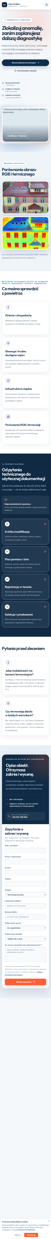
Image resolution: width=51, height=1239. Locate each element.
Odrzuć (18, 1235)
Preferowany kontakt (13, 934)
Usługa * (8, 890)
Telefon (8, 879)
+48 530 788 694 (20, 817)
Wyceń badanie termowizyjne (24, 63)
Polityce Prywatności (26, 1230)
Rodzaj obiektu (11, 912)
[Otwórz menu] (46, 4)
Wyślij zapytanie (23, 982)
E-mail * (8, 868)
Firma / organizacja (13, 857)
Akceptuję (31, 1235)
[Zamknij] (49, 1221)
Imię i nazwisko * (12, 846)
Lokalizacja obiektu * (13, 901)
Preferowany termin (13, 923)
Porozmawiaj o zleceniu (27, 71)
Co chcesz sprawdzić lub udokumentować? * (23, 945)
